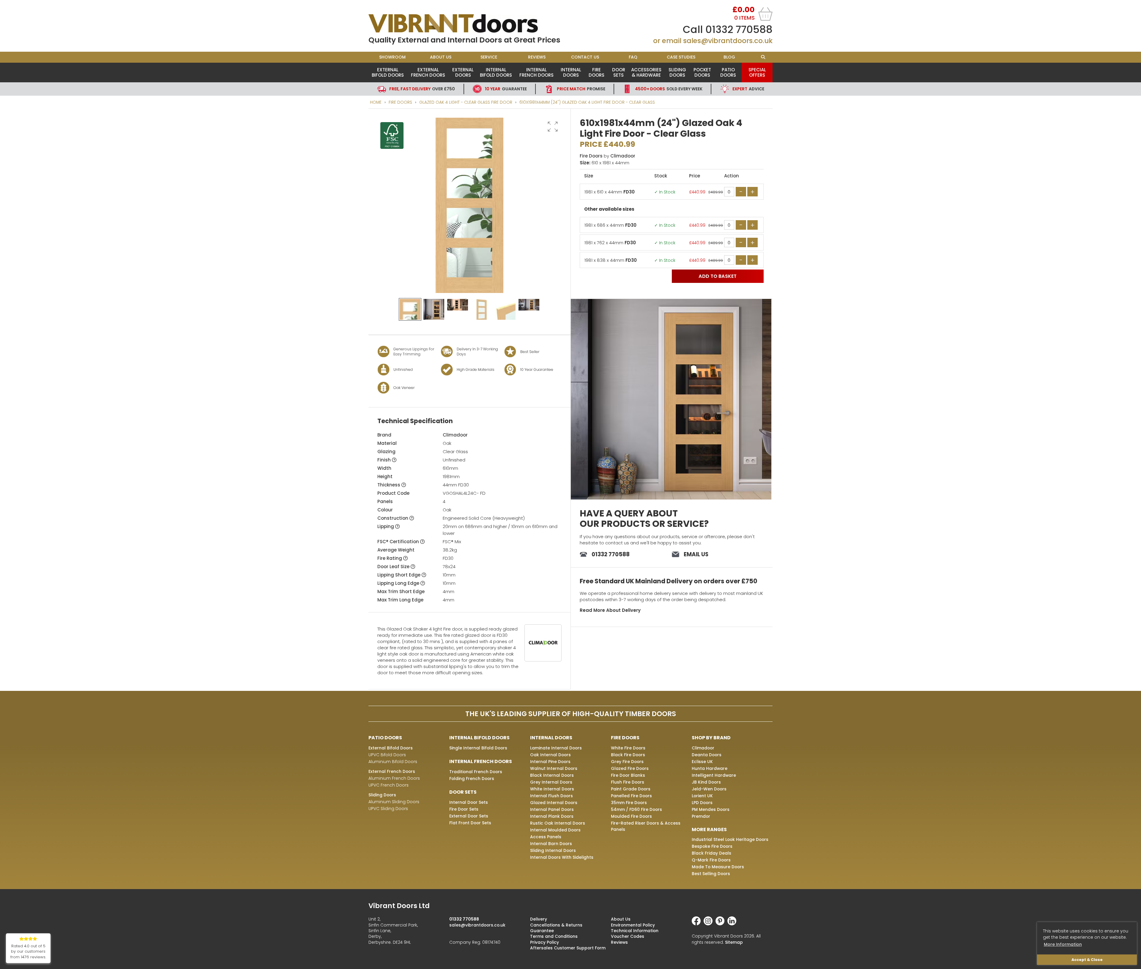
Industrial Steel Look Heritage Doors (730, 839)
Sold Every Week (668, 89)
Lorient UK (702, 796)
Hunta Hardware (709, 768)
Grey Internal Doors (551, 782)
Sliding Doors (677, 72)
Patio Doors (728, 72)
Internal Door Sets (468, 802)
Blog (729, 57)
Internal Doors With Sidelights (561, 857)
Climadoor (455, 435)
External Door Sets (468, 816)
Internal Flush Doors (551, 796)
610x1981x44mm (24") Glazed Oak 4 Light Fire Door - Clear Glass (587, 102)
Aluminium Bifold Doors (392, 762)
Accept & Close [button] (1087, 959)
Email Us (696, 554)
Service (488, 57)
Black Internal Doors (552, 775)
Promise (581, 89)
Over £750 (422, 89)
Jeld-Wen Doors (709, 789)
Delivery (538, 919)
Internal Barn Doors (551, 844)
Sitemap (734, 942)
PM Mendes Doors (710, 809)
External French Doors (428, 72)
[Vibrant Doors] (469, 23)
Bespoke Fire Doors (712, 846)
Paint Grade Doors (630, 789)
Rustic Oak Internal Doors (557, 823)
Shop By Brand (711, 737)
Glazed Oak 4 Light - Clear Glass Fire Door (465, 102)
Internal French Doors (536, 72)
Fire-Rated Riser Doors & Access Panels (645, 826)
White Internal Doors (552, 789)
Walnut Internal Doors (553, 768)
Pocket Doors (702, 72)
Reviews (537, 57)
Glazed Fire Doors (630, 768)
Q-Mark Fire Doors (711, 860)
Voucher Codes (627, 936)
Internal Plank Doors (551, 816)
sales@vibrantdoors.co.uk (728, 40)
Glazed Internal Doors (553, 803)
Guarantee (506, 89)
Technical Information (634, 931)
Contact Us (585, 57)
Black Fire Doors (628, 755)
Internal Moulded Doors (555, 830)
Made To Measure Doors (718, 867)
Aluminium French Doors (394, 778)
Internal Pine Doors (550, 762)
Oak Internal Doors (550, 755)
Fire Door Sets (463, 809)
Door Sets (618, 72)
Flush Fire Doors (627, 782)
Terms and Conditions (554, 936)
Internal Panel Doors (552, 809)
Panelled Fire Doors (631, 796)
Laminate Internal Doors (556, 748)
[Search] (763, 57)
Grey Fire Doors (627, 762)
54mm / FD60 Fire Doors (636, 809)
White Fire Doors (628, 748)
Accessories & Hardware (646, 72)
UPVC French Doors (388, 785)
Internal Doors (571, 72)
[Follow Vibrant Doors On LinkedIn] (733, 924)
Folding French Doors (471, 778)
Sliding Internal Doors (553, 850)
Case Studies (681, 57)
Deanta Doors (706, 755)
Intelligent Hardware (714, 775)
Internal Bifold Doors (496, 72)
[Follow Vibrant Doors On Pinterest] (721, 924)
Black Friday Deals (711, 853)
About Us (440, 57)
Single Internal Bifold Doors (478, 748)
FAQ (633, 57)
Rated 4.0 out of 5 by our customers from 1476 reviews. (28, 951)
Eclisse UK (702, 762)
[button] (553, 126)
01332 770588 (739, 29)
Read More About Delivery (610, 610)
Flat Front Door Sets (470, 823)
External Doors (463, 72)
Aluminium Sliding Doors (393, 802)
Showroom (392, 57)
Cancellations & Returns (556, 925)
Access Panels (545, 837)
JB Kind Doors (706, 782)
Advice (748, 89)
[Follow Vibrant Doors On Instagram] (710, 924)
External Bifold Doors (388, 72)
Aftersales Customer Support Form (568, 948)
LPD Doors (702, 803)
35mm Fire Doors (629, 803)
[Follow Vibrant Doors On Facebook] (698, 924)
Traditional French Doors (475, 772)
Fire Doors (596, 72)
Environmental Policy (633, 925)
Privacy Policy (544, 942)
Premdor (701, 816)
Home (376, 102)
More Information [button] (1063, 944)
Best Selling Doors (711, 874)
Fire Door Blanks (628, 775)
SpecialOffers (757, 72)
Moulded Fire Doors (631, 816)
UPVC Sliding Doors (388, 809)
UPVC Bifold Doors (387, 755)
